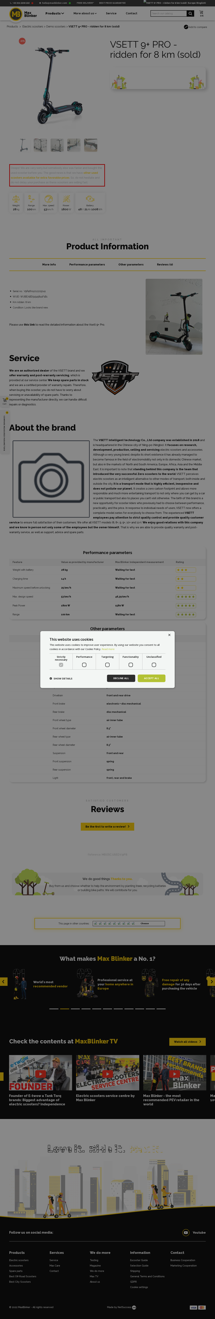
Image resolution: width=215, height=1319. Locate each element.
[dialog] (107, 659)
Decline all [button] (121, 678)
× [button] (169, 635)
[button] (61, 678)
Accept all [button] (151, 678)
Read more (108, 648)
